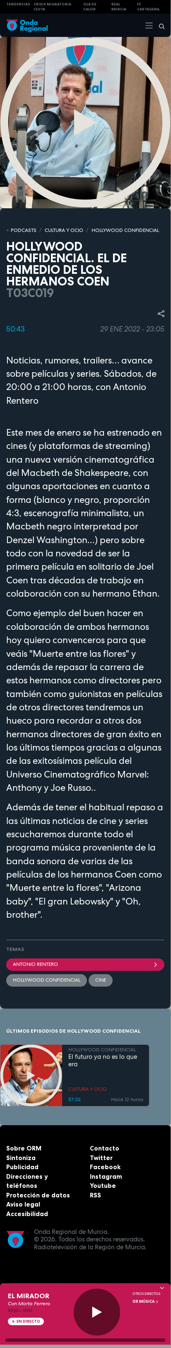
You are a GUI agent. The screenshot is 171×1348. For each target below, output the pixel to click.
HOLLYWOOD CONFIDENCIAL (125, 230)
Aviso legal (23, 1204)
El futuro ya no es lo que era (102, 1061)
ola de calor (89, 7)
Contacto (104, 1148)
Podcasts (23, 230)
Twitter (101, 1158)
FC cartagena (148, 7)
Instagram (106, 1176)
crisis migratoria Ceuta (52, 7)
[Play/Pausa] (97, 1312)
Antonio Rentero (35, 964)
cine (100, 980)
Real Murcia (118, 7)
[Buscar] (159, 25)
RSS (95, 1195)
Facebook (105, 1167)
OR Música (144, 1301)
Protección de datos (38, 1195)
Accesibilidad (27, 1214)
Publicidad (22, 1167)
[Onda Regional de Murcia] (27, 25)
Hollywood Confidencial (46, 980)
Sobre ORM (23, 1148)
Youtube (103, 1186)
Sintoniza (21, 1158)
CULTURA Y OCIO (64, 230)
